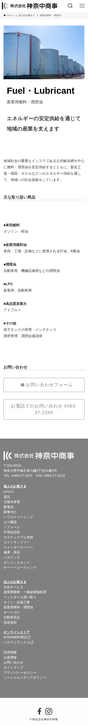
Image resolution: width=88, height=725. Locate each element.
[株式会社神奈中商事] (29, 6)
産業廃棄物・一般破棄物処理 (25, 592)
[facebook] (39, 711)
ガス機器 (10, 522)
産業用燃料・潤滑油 (18, 607)
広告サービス (13, 587)
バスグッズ (12, 557)
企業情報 (10, 657)
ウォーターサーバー (18, 547)
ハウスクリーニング (18, 517)
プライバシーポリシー (20, 673)
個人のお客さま (15, 486)
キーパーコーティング (20, 567)
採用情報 (10, 652)
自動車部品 (12, 617)
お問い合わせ (13, 662)
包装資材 (10, 622)
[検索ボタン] (70, 6)
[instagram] (49, 711)
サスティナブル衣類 (18, 537)
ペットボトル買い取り (20, 597)
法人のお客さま (15, 582)
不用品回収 (12, 532)
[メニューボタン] (82, 6)
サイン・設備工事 (17, 602)
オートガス (12, 612)
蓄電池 (8, 507)
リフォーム (12, 527)
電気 (7, 497)
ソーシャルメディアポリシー (25, 677)
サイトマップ (13, 667)
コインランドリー (17, 542)
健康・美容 (12, 552)
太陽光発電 (12, 502)
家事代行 (10, 512)
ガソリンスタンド (17, 562)
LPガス (9, 492)
